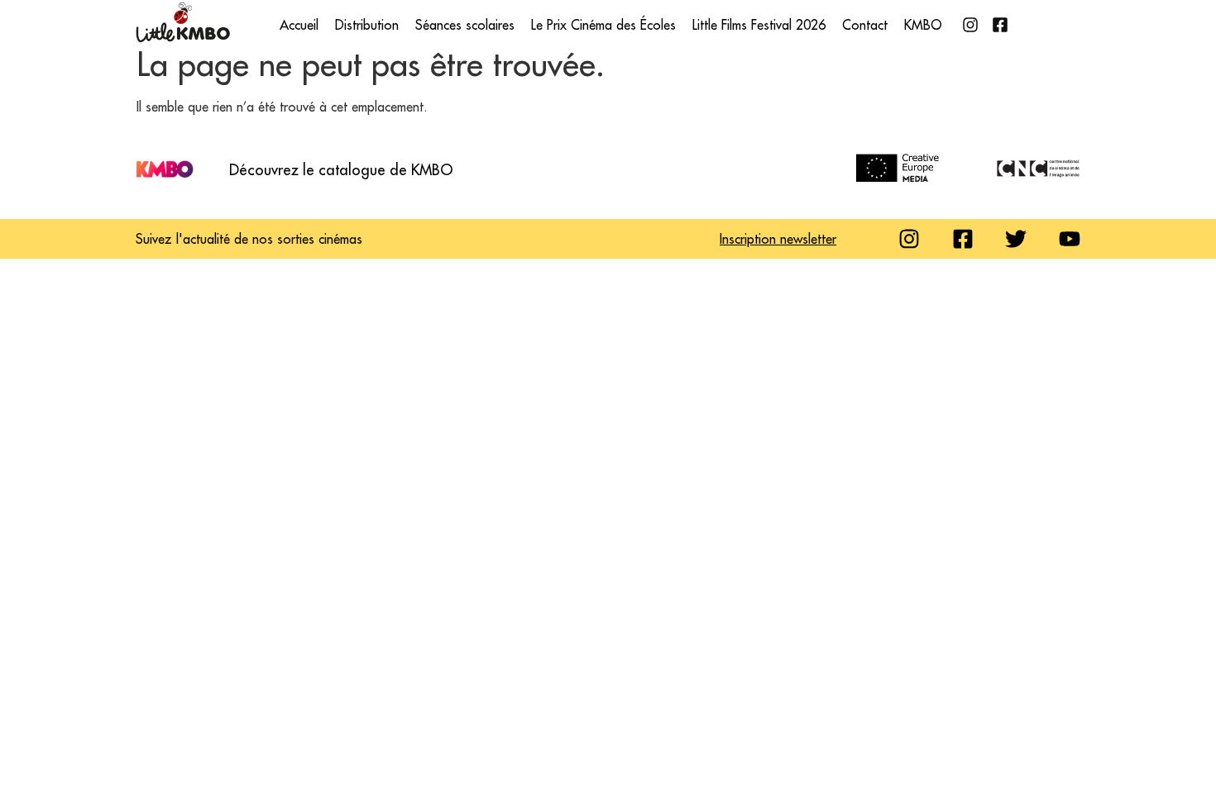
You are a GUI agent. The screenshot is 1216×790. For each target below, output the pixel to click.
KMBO (923, 25)
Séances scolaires (465, 25)
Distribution (367, 25)
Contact (865, 25)
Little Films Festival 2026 (759, 25)
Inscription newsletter (778, 239)
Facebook (1000, 25)
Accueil (299, 25)
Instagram (970, 25)
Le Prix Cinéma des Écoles (603, 25)
